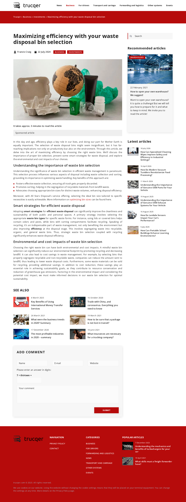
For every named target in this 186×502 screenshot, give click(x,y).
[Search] (131, 36)
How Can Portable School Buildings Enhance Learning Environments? (155, 233)
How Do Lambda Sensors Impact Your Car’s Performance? (153, 218)
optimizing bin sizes (80, 199)
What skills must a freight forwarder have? (153, 463)
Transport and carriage (104, 5)
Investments (75, 52)
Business (70, 5)
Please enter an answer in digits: (34, 369)
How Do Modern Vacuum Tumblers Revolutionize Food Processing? (155, 172)
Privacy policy (57, 443)
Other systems (155, 5)
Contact (54, 448)
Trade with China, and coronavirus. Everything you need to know (103, 305)
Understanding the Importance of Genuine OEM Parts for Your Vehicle (156, 187)
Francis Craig (24, 52)
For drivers (84, 5)
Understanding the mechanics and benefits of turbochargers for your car (152, 449)
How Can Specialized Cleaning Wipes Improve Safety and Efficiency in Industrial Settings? (156, 156)
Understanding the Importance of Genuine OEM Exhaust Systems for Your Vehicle (156, 203)
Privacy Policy (62, 490)
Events (169, 5)
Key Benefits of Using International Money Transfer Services (47, 305)
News (59, 5)
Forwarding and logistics (132, 5)
